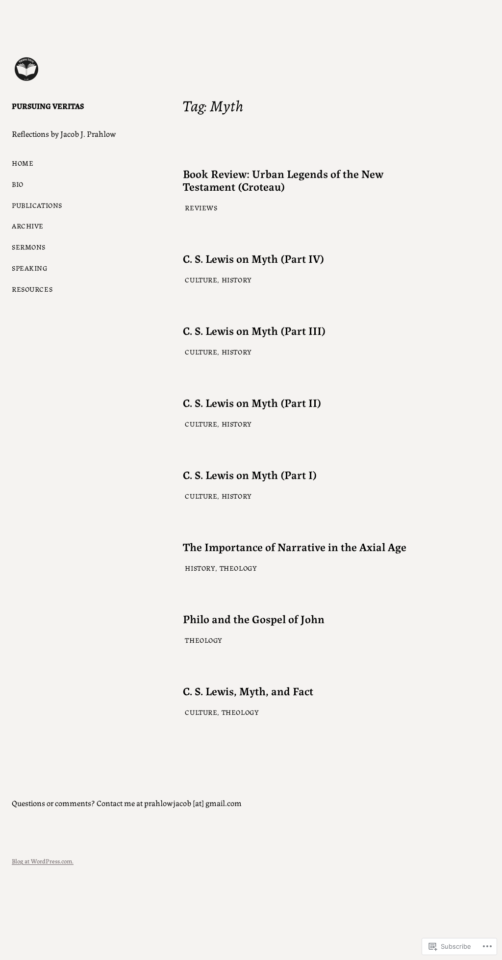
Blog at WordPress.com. (43, 860)
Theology (238, 568)
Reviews (201, 207)
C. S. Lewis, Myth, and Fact (248, 690)
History (237, 279)
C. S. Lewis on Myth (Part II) (252, 402)
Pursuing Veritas (48, 105)
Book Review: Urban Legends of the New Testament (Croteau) (283, 179)
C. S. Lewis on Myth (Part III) (254, 330)
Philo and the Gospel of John (254, 618)
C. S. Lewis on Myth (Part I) (250, 474)
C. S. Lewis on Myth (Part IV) (253, 258)
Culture (201, 279)
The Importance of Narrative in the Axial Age (294, 546)
